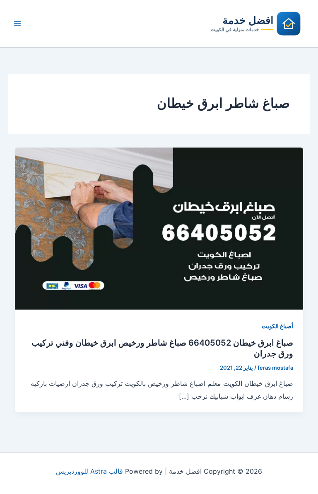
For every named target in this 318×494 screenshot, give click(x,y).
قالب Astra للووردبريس (89, 471)
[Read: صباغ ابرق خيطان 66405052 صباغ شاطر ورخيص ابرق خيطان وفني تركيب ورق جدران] (159, 228)
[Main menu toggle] (17, 24)
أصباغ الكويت (277, 325)
